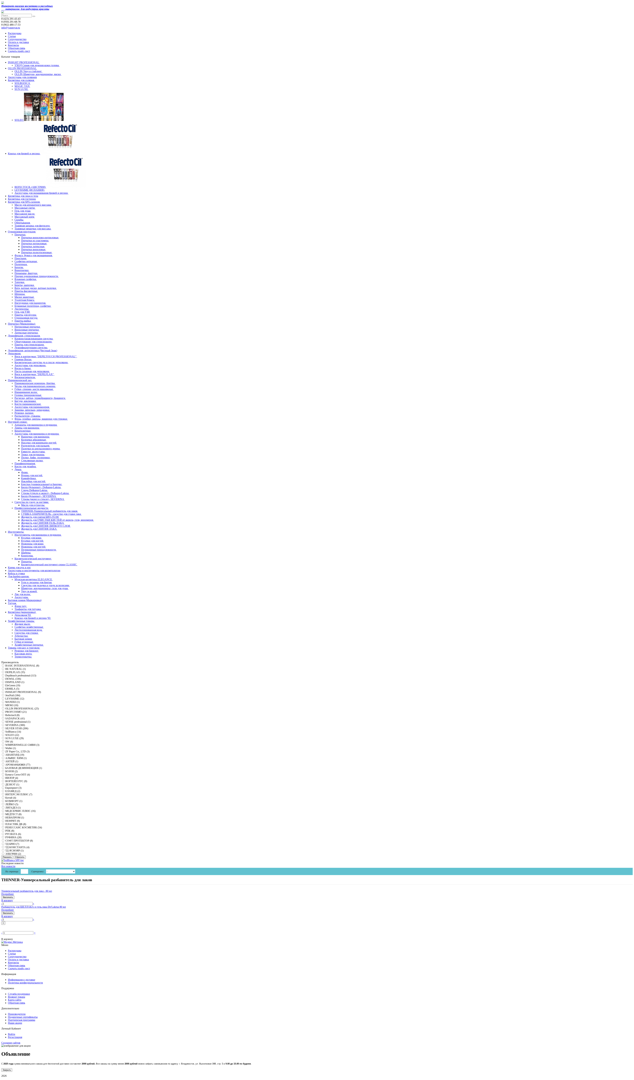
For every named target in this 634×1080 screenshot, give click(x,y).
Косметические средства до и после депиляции (41, 362)
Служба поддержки (19, 993)
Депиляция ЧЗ (23, 615)
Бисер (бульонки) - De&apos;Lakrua (41, 487)
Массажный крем (25, 216)
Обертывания (23, 222)
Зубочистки (21, 635)
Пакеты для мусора (26, 314)
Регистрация (15, 1037)
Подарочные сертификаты (23, 1017)
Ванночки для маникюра (35, 436)
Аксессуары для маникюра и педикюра (37, 433)
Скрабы (19, 219)
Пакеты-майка (23, 320)
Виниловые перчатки (27, 329)
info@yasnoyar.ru (10, 27)
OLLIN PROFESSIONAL (22, 68)
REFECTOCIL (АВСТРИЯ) (30, 187)
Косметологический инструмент (33, 558)
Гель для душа (23, 210)
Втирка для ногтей (32, 475)
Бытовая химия (23, 638)
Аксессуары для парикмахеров (32, 407)
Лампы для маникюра (27, 427)
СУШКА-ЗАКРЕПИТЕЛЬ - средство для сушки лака (51, 514)
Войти (11, 1034)
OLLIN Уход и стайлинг (28, 71)
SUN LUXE (22, 89)
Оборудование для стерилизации (33, 341)
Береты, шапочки (25, 285)
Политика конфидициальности (25, 982)
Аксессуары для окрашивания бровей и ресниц (42, 193)
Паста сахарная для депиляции (32, 371)
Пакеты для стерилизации (30, 344)
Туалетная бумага (25, 300)
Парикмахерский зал (20, 380)
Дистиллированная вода (29, 630)
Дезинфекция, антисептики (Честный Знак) (32, 350)
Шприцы (20, 294)
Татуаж (12, 603)
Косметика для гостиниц (22, 199)
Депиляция (14, 353)
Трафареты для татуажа (28, 609)
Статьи (12, 36)
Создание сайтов (10, 1042)
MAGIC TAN (22, 86)
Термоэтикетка (23, 656)
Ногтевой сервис (18, 421)
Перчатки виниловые (33, 249)
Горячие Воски (23, 359)
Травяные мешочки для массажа (33, 228)
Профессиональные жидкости (32, 508)
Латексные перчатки (26, 332)
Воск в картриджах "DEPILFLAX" (34, 374)
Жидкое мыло (23, 624)
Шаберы (26, 552)
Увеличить (8, 897)
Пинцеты (26, 561)
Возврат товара (16, 996)
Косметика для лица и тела (23, 196)
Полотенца (21, 264)
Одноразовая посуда (26, 317)
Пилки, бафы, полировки (35, 457)
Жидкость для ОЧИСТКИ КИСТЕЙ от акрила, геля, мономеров (57, 520)
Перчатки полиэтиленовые (36, 252)
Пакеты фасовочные (26, 291)
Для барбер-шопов (18, 576)
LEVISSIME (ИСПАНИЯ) (30, 190)
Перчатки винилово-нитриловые (40, 237)
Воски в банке (23, 368)
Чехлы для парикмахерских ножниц (35, 386)
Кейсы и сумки (16, 573)
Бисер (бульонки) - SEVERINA (38, 496)
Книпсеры (27, 555)
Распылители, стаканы (28, 415)
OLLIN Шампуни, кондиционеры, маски (38, 74)
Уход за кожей (29, 591)
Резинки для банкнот (27, 650)
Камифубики (28, 478)
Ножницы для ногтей (33, 546)
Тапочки (20, 282)
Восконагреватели (25, 377)
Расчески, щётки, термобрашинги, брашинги (40, 398)
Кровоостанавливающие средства (34, 338)
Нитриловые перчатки (28, 326)
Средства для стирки (27, 632)
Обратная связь (16, 48)
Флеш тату (21, 606)
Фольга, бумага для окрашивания (34, 255)
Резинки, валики (24, 413)
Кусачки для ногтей (32, 540)
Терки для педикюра (33, 454)
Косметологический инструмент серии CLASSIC (49, 564)
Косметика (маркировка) (22, 612)
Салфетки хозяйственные (29, 627)
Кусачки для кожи (31, 537)
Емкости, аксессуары (33, 451)
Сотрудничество (17, 39)
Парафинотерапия (25, 463)
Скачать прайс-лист (19, 51)
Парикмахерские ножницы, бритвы (35, 383)
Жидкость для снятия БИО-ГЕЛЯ (40, 517)
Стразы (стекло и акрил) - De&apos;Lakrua (45, 493)
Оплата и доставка (18, 42)
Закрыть (7, 1070)
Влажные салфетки (26, 279)
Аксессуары (22, 597)
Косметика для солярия (21, 80)
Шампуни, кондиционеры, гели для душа (45, 588)
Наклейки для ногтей (33, 481)
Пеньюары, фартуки (26, 273)
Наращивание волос (26, 392)
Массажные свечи (25, 207)
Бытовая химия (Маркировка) (24, 600)
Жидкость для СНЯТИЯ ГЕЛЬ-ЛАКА (43, 523)
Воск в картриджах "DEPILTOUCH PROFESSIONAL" (46, 356)
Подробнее (7, 894)
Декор (18, 469)
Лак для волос (23, 594)
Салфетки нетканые (26, 261)
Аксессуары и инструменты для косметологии (34, 570)
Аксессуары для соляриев (22, 77)
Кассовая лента (23, 653)
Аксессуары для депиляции (30, 365)
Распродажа (14, 33)
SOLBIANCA (23, 83)
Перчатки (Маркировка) (22, 323)
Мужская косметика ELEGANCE (34, 579)
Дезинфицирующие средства (31, 347)
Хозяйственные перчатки (29, 644)
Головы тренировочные (28, 395)
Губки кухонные (24, 641)
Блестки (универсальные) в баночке (41, 484)
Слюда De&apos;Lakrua (34, 490)
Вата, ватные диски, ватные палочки (36, 288)
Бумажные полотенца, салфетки (33, 306)
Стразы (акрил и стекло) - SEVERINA (43, 499)
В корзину (7, 900)
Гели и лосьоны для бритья (36, 582)
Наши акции (15, 1023)
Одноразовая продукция (22, 231)
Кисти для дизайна (25, 466)
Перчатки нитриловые (34, 243)
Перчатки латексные (33, 246)
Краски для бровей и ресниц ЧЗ (33, 618)
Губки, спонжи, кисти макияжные (34, 389)
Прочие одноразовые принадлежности (37, 276)
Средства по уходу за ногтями (32, 502)
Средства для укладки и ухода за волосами (45, 585)
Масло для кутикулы (33, 505)
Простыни (21, 258)
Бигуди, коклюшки (25, 401)
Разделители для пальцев (35, 445)
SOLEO (19, 120)
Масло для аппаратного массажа (33, 204)
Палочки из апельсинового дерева (40, 448)
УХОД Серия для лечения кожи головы (37, 65)
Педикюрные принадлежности (39, 549)
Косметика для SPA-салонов (24, 201)
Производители (17, 1014)
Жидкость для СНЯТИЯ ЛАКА (39, 528)
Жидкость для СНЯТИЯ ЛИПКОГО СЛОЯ (46, 525)
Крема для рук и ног (19, 567)
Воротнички (22, 270)
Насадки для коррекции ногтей (39, 442)
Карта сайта (14, 999)
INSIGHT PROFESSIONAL (24, 62)
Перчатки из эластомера (35, 240)
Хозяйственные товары (21, 621)
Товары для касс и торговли (24, 647)
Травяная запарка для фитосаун (32, 225)
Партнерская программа (21, 1020)
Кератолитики (23, 430)
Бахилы (19, 267)
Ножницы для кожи (32, 543)
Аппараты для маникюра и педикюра (36, 424)
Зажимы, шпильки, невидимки (32, 410)
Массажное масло (25, 213)
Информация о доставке (21, 979)
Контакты (13, 45)
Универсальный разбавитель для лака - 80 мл (26, 891)
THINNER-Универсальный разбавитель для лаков (49, 511)
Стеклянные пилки (32, 460)
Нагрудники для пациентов (30, 303)
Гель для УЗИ (22, 311)
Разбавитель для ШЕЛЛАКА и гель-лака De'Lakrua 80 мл (33, 906)
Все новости (8, 866)
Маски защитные (25, 297)
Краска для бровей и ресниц (24, 153)
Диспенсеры (22, 308)
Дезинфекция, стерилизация (24, 335)
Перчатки (20, 234)
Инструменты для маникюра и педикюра (38, 534)
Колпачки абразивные (34, 439)
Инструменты (16, 531)
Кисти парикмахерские (28, 404)
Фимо (24, 472)
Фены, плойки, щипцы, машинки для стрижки (41, 418)
